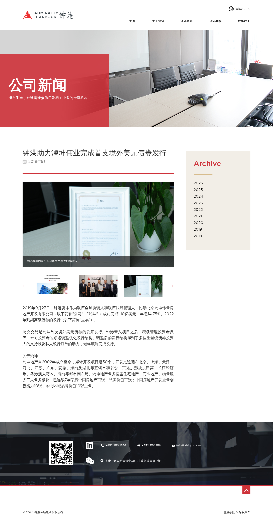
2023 (198, 203)
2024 (198, 196)
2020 (198, 223)
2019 (198, 229)
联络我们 (244, 21)
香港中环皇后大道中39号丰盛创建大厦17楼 (133, 461)
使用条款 (229, 512)
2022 (198, 210)
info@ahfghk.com (188, 445)
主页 (132, 21)
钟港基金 (186, 21)
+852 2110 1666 (116, 445)
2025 (198, 190)
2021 (198, 216)
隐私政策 (244, 512)
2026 (198, 183)
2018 (198, 236)
